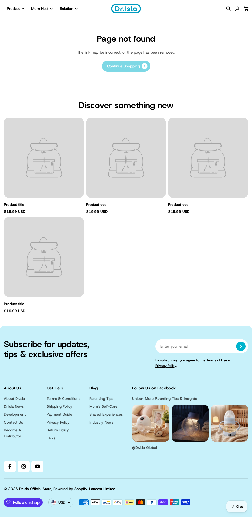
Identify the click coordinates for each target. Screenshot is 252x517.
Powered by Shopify (70, 488)
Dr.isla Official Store (35, 488)
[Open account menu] (237, 8)
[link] (126, 66)
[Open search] (228, 8)
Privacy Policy (165, 365)
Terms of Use (216, 360)
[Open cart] (246, 8)
